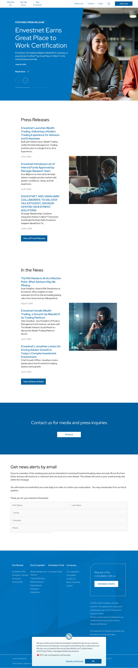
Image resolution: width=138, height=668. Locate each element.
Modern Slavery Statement (21, 663)
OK (93, 661)
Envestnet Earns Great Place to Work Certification (41, 37)
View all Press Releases (34, 238)
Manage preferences (74, 661)
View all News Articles (33, 381)
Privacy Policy (46, 651)
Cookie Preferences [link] (19, 658)
